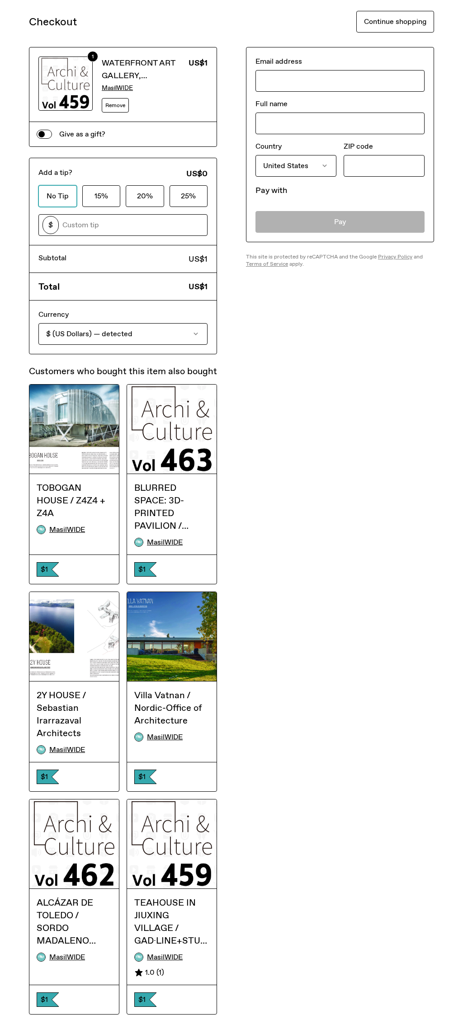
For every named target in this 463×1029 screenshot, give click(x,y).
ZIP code (358, 146)
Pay (340, 221)
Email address (278, 61)
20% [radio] (145, 196)
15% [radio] (101, 196)
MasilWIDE (117, 88)
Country (268, 146)
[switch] (44, 134)
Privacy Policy (395, 257)
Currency (53, 314)
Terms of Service (267, 264)
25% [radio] (188, 196)
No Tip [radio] (58, 196)
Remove (115, 105)
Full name (271, 103)
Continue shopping (395, 21)
